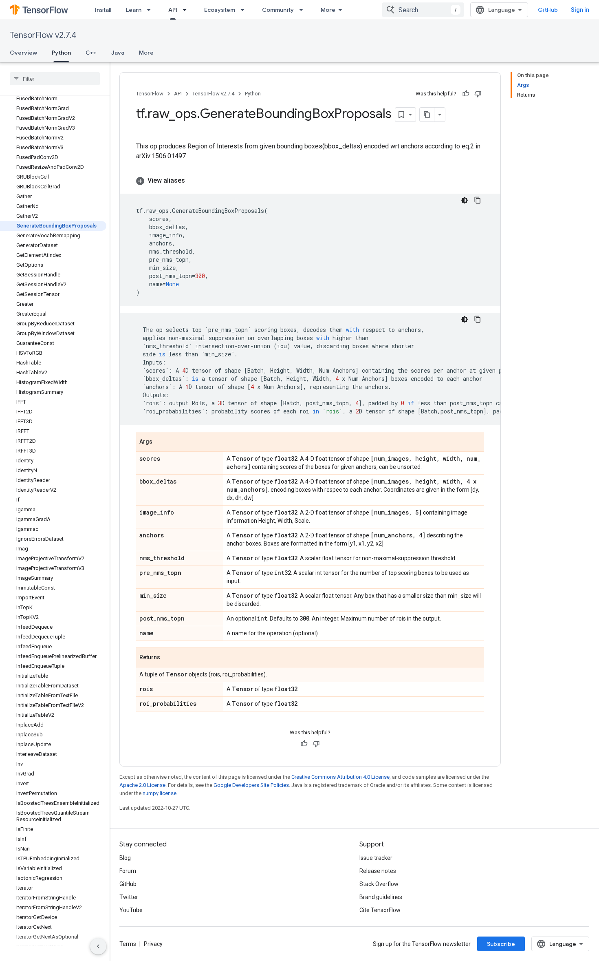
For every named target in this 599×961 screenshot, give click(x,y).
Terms (127, 944)
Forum (127, 871)
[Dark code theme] (464, 200)
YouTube (131, 910)
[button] (310, 181)
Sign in (580, 10)
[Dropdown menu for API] (187, 10)
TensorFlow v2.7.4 (43, 35)
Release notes (377, 871)
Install (103, 9)
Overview (23, 52)
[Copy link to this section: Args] (160, 442)
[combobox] (423, 9)
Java (117, 52)
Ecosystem (219, 9)
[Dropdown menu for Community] (303, 10)
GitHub (548, 9)
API (172, 9)
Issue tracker (375, 858)
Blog (125, 858)
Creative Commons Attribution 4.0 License (340, 777)
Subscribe (501, 944)
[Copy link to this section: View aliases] (193, 181)
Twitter (128, 897)
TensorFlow (149, 94)
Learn (133, 9)
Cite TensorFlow (380, 910)
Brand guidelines (380, 897)
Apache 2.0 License (142, 785)
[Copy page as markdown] (427, 115)
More (328, 9)
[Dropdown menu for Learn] (151, 10)
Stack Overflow (379, 884)
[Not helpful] (478, 94)
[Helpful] (466, 94)
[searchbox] (55, 78)
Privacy (153, 944)
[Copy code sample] (477, 200)
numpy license (159, 793)
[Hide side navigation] (98, 946)
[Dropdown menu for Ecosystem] (245, 10)
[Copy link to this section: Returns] (168, 658)
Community (278, 9)
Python (61, 52)
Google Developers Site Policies (251, 785)
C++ (91, 52)
